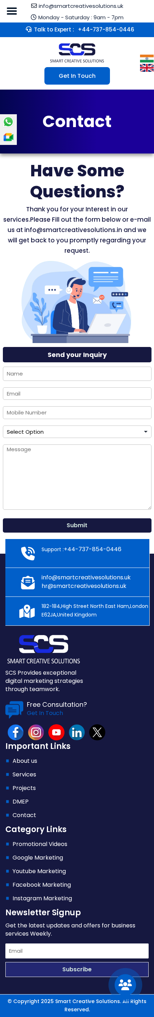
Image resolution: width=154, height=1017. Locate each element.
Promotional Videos (40, 844)
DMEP (21, 801)
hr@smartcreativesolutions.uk (84, 586)
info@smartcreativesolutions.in (73, 230)
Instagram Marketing (42, 898)
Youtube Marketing (39, 871)
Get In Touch (77, 76)
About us (25, 761)
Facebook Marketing (42, 885)
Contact (24, 815)
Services (24, 774)
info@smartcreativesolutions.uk (86, 577)
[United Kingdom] (147, 67)
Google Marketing (38, 858)
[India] (147, 58)
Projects (24, 788)
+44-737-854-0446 (106, 29)
